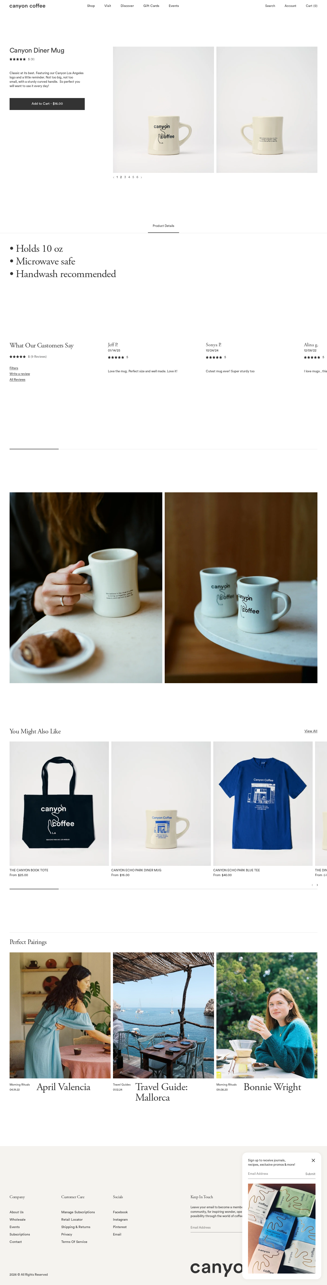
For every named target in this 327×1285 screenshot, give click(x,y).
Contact (16, 1242)
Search (270, 5)
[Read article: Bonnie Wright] (266, 1015)
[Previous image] (113, 177)
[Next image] (141, 177)
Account (290, 5)
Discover (127, 6)
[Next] (266, 110)
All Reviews (17, 379)
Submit (310, 1173)
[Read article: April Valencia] (60, 1015)
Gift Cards (151, 6)
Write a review (20, 373)
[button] (59, 803)
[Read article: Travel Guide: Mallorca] (163, 1015)
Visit (107, 6)
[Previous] (164, 110)
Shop (91, 6)
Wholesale (18, 1219)
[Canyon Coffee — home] (47, 6)
